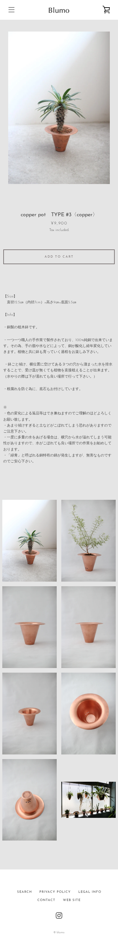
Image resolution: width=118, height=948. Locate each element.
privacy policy (55, 891)
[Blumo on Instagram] (59, 915)
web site (72, 900)
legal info (89, 891)
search (24, 891)
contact (46, 900)
